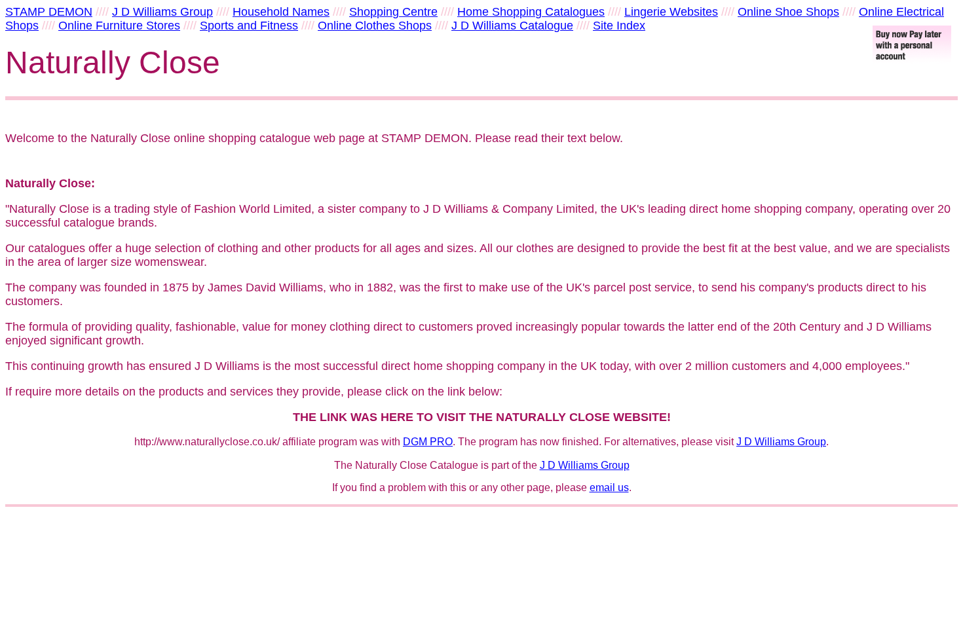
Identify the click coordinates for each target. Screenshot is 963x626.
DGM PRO (428, 441)
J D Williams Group (781, 441)
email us (609, 487)
